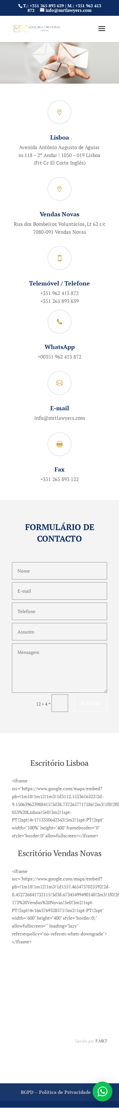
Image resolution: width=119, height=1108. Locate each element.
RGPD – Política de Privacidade (56, 1092)
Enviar (90, 702)
